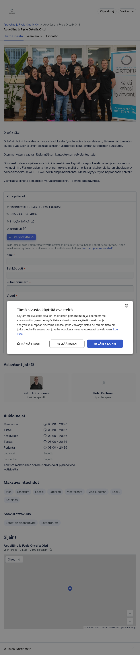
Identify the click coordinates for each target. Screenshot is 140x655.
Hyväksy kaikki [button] (105, 343)
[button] (29, 344)
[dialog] (70, 327)
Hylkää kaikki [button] (67, 343)
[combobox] (127, 306)
